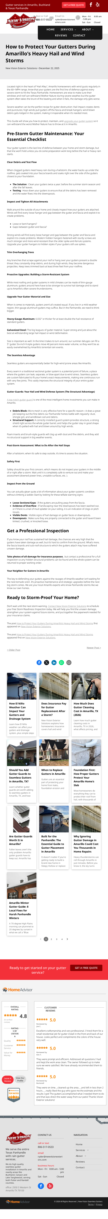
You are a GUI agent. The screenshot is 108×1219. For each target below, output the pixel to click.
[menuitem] (51, 30)
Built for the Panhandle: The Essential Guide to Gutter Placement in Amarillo (52, 844)
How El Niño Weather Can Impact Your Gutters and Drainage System (20, 711)
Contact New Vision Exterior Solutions (67, 606)
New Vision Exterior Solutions (36, 626)
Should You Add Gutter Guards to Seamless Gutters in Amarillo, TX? (20, 775)
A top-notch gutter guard (20, 399)
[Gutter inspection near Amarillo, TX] (21, 686)
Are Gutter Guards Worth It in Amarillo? (20, 840)
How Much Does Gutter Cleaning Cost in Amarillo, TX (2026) (86, 709)
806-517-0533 (44, 19)
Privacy (99, 1204)
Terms (91, 1204)
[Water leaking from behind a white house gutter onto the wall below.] (86, 819)
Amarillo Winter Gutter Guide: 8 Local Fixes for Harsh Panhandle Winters (20, 910)
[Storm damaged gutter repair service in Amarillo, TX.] (54, 686)
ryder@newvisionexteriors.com (65, 20)
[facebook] (91, 5)
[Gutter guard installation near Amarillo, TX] (21, 752)
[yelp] (97, 5)
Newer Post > (94, 647)
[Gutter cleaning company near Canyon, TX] (86, 686)
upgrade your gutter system (78, 121)
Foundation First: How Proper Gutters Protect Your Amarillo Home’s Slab (86, 777)
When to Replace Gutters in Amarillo (53, 771)
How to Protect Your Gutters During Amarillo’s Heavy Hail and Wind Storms (55, 623)
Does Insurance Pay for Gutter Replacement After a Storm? (53, 709)
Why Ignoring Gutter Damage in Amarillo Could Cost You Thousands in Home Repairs (86, 844)
